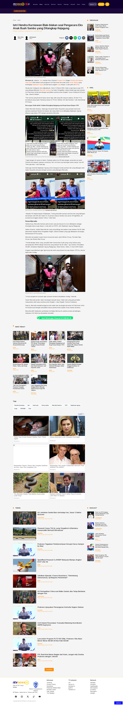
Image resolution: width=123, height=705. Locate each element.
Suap (15, 408)
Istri (41, 80)
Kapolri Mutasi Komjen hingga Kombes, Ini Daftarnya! (74, 365)
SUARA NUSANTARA (19, 11)
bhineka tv (71, 686)
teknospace (94, 688)
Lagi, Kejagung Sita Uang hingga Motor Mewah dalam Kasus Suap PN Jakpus (39, 388)
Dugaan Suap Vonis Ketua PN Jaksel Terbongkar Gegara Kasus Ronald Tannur (39, 344)
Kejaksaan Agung (38, 84)
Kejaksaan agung (75, 405)
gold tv (70, 688)
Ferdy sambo (45, 405)
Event (78, 4)
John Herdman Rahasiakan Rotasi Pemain (97, 174)
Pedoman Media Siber (54, 688)
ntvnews (93, 684)
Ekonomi (53, 4)
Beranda (35, 4)
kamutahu (93, 691)
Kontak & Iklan (51, 689)
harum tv (71, 684)
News (41, 4)
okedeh (92, 693)
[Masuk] (107, 4)
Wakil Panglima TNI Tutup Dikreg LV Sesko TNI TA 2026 (102, 556)
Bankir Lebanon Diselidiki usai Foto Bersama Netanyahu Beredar (101, 525)
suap (59, 84)
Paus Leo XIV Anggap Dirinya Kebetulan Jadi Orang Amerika (102, 513)
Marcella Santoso (45, 90)
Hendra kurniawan (19, 405)
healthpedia (94, 686)
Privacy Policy (51, 684)
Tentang (49, 682)
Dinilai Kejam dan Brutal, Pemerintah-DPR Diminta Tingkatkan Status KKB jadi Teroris (102, 37)
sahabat (92, 682)
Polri (64, 80)
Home (14, 20)
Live (100, 4)
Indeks (83, 4)
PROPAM (22, 408)
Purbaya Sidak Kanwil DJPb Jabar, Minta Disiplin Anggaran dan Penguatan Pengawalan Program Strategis (102, 27)
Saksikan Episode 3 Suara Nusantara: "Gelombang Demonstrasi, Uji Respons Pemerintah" (57, 577)
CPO (77, 84)
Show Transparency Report (35, 689)
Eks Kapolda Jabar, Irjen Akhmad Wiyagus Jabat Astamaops (56, 365)
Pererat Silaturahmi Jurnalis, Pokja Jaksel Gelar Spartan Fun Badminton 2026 (101, 69)
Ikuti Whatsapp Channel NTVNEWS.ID (56, 318)
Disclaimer (50, 686)
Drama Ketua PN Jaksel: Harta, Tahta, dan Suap (20, 365)
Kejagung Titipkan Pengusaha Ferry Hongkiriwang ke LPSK (97, 128)
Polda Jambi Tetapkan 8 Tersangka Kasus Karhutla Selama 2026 (102, 58)
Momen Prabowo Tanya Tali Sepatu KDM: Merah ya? (97, 151)
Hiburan (60, 4)
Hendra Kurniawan (77, 80)
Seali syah (35, 405)
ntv (69, 682)
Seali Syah (28, 82)
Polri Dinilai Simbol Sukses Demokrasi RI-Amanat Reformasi (20, 343)
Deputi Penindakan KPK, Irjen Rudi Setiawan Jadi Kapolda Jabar (38, 365)
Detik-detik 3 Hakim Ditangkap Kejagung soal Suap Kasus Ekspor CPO (56, 105)
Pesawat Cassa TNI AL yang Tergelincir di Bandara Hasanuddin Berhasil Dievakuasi (57, 529)
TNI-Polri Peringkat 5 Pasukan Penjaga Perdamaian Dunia (19, 387)
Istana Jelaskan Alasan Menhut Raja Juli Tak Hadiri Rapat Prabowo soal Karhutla (102, 48)
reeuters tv (71, 689)
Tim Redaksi (50, 693)
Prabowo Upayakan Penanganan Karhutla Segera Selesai (60, 607)
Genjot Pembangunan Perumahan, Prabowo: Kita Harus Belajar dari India (101, 546)
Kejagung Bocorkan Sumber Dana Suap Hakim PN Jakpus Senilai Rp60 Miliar (75, 344)
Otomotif (73, 4)
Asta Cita (47, 4)
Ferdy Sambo (74, 82)
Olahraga (66, 4)
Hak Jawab (50, 691)
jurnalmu (93, 689)
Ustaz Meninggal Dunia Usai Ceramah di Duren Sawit (98, 106)
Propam (59, 80)
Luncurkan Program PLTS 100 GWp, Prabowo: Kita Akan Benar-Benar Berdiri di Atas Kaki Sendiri (59, 640)
